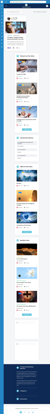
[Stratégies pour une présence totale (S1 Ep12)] (27, 112)
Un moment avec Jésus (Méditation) (26, 306)
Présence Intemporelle (21, 280)
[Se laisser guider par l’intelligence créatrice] (27, 196)
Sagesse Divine (20, 257)
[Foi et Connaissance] (27, 249)
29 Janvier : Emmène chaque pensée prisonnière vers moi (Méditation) (15, 39)
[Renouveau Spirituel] (26, 6)
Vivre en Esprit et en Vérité (24, 282)
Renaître (19, 183)
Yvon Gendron (22, 149)
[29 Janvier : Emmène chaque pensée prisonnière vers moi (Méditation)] (15, 27)
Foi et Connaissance (22, 258)
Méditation (9, 35)
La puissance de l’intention (24, 225)
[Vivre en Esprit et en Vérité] (27, 273)
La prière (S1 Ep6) (21, 74)
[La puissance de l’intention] (27, 217)
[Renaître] (27, 175)
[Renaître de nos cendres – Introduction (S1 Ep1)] (27, 88)
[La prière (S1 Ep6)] (27, 65)
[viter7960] (8, 18)
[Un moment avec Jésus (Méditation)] (27, 296)
